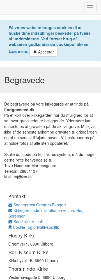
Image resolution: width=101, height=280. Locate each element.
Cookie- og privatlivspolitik (35, 227)
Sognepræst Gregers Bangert (39, 204)
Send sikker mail (27, 221)
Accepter (45, 52)
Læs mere (18, 51)
